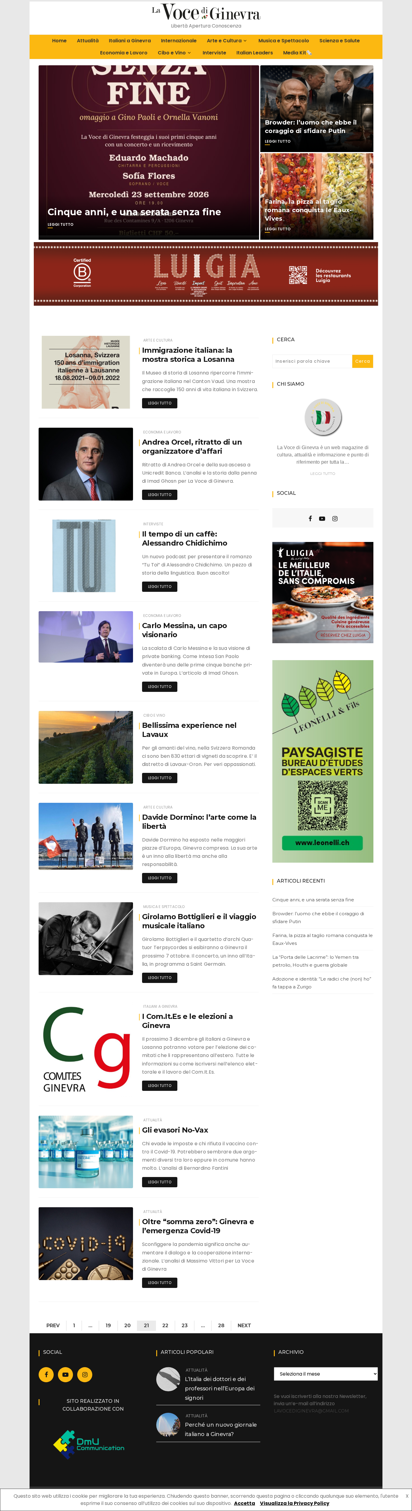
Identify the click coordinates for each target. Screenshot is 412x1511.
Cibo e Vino (172, 52)
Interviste (214, 52)
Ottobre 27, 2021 (111, 491)
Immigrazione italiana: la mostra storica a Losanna (188, 355)
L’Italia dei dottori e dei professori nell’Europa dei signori (219, 1388)
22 (165, 1325)
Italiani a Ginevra (130, 40)
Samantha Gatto (73, 400)
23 (185, 1325)
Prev (53, 1325)
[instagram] (335, 518)
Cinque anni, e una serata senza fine (134, 212)
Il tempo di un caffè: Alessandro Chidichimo (184, 538)
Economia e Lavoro (123, 52)
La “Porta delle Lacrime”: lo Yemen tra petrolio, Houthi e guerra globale (315, 961)
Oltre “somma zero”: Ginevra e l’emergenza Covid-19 (198, 1226)
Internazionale (179, 40)
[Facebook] (310, 518)
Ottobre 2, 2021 (112, 1271)
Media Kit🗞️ (297, 52)
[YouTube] (322, 518)
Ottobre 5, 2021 (112, 966)
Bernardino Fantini (73, 966)
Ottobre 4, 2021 (112, 1087)
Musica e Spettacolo (283, 40)
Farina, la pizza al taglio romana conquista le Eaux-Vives (308, 210)
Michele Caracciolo (75, 583)
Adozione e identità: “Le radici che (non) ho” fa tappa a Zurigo (321, 983)
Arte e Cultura (224, 40)
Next (244, 1325)
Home (59, 40)
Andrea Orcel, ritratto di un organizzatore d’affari (192, 447)
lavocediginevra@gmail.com (311, 1411)
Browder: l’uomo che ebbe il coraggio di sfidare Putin (318, 917)
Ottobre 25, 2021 (111, 583)
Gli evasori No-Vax (175, 1130)
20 (127, 1325)
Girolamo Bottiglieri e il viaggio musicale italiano (199, 921)
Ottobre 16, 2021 (111, 861)
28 (221, 1325)
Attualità (88, 40)
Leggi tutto (60, 224)
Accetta (244, 1503)
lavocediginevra (72, 491)
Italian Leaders (254, 52)
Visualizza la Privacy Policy (294, 1503)
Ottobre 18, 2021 (111, 653)
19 (108, 1325)
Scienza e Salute (339, 40)
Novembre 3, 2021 (109, 399)
